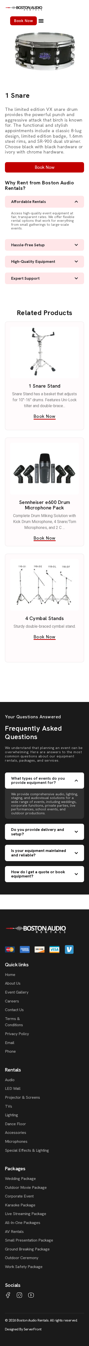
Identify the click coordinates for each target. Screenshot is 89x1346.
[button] (41, 21)
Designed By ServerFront (23, 1329)
